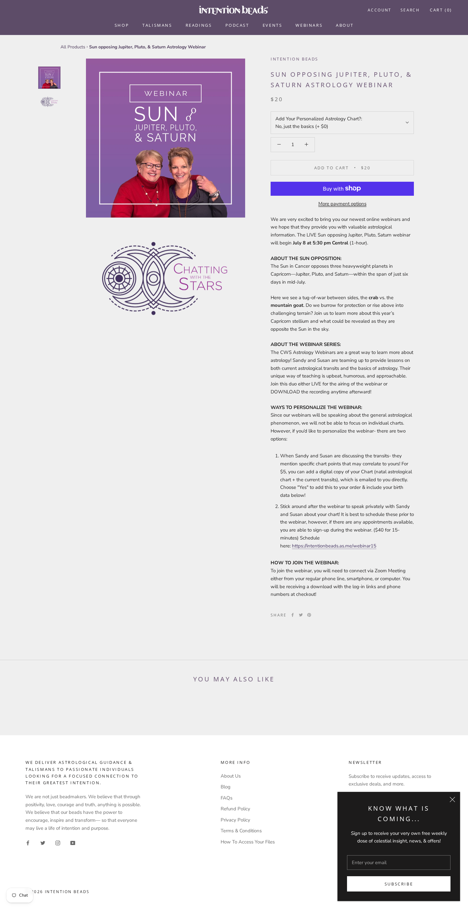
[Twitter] (301, 615)
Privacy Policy (235, 820)
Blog (225, 787)
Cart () (441, 10)
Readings (199, 25)
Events (272, 25)
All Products (72, 47)
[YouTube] (72, 843)
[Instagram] (57, 843)
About (344, 25)
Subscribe (399, 884)
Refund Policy (235, 809)
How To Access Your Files (248, 842)
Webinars (309, 25)
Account (380, 10)
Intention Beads (294, 59)
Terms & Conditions (241, 831)
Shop (122, 25)
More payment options (342, 203)
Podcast (237, 25)
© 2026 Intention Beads (57, 891)
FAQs (226, 798)
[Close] (452, 799)
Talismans (157, 25)
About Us (231, 776)
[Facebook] (292, 615)
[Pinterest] (309, 615)
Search (410, 10)
